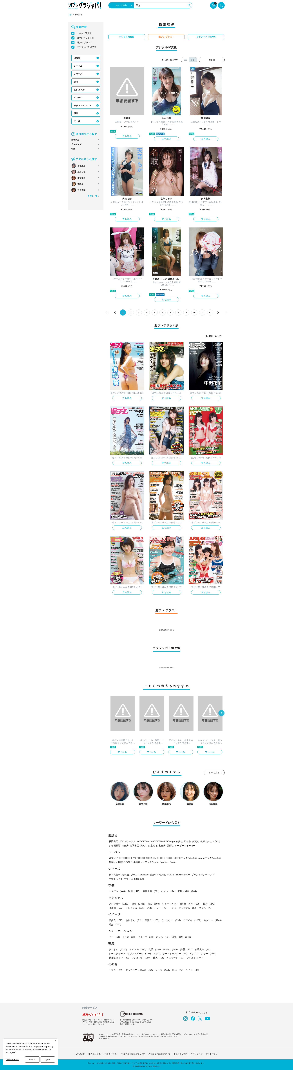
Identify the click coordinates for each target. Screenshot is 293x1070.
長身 (209, 903)
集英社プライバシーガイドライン (103, 1054)
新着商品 (75, 139)
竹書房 (125, 845)
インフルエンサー (203, 953)
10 (194, 312)
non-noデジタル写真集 (209, 858)
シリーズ (78, 74)
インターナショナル (184, 908)
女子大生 (203, 949)
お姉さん (135, 920)
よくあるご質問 (180, 1054)
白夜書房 (160, 845)
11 (202, 312)
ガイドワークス (127, 841)
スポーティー (157, 908)
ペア (115, 937)
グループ (146, 937)
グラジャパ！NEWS (86, 47)
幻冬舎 (187, 841)
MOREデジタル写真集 (185, 858)
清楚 (115, 924)
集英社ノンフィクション (146, 862)
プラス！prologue (139, 874)
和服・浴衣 (188, 891)
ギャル (206, 908)
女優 (155, 949)
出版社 (77, 58)
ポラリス (128, 878)
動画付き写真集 (158, 874)
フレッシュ (136, 908)
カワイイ (193, 920)
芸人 (159, 957)
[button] (221, 713)
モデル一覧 (92, 196)
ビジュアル (79, 89)
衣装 (76, 81)
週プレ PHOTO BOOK (120, 858)
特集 (73, 149)
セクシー (213, 920)
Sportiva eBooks (168, 862)
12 (210, 312)
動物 (178, 970)
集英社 (195, 841)
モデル (171, 949)
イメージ (78, 97)
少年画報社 (114, 845)
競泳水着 (151, 891)
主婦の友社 (206, 841)
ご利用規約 (80, 1054)
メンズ (163, 970)
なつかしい (172, 920)
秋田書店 (113, 841)
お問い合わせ (197, 1054)
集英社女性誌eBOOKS (120, 862)
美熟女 (153, 920)
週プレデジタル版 (85, 38)
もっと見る (214, 772)
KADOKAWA (143, 841)
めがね (169, 891)
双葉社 (170, 845)
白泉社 (151, 845)
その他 (77, 121)
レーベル (78, 66)
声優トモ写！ (116, 878)
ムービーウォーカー (185, 845)
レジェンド (142, 957)
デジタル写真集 (84, 33)
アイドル (138, 949)
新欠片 (143, 845)
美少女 (117, 920)
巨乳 (139, 903)
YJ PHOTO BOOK (142, 858)
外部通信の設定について (159, 1054)
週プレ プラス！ (84, 42)
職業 (76, 113)
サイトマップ (212, 1054)
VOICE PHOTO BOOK (178, 874)
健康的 (117, 908)
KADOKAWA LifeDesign (163, 841)
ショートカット (174, 903)
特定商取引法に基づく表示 (133, 1054)
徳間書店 (134, 845)
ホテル (163, 937)
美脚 (195, 903)
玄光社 (179, 841)
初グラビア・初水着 (140, 970)
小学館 (216, 841)
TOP (70, 15)
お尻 (154, 903)
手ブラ (117, 970)
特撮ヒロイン (119, 957)
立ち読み (127, 136)
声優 (187, 949)
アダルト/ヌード (195, 957)
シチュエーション (82, 105)
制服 (135, 891)
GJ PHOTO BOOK (163, 858)
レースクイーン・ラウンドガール (130, 953)
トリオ (129, 937)
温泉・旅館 (182, 937)
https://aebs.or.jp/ (105, 1038)
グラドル (118, 949)
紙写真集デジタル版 (119, 874)
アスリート (176, 957)
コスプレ (118, 891)
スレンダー (119, 903)
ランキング (76, 144)
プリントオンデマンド (203, 874)
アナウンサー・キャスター (170, 953)
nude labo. (139, 878)
